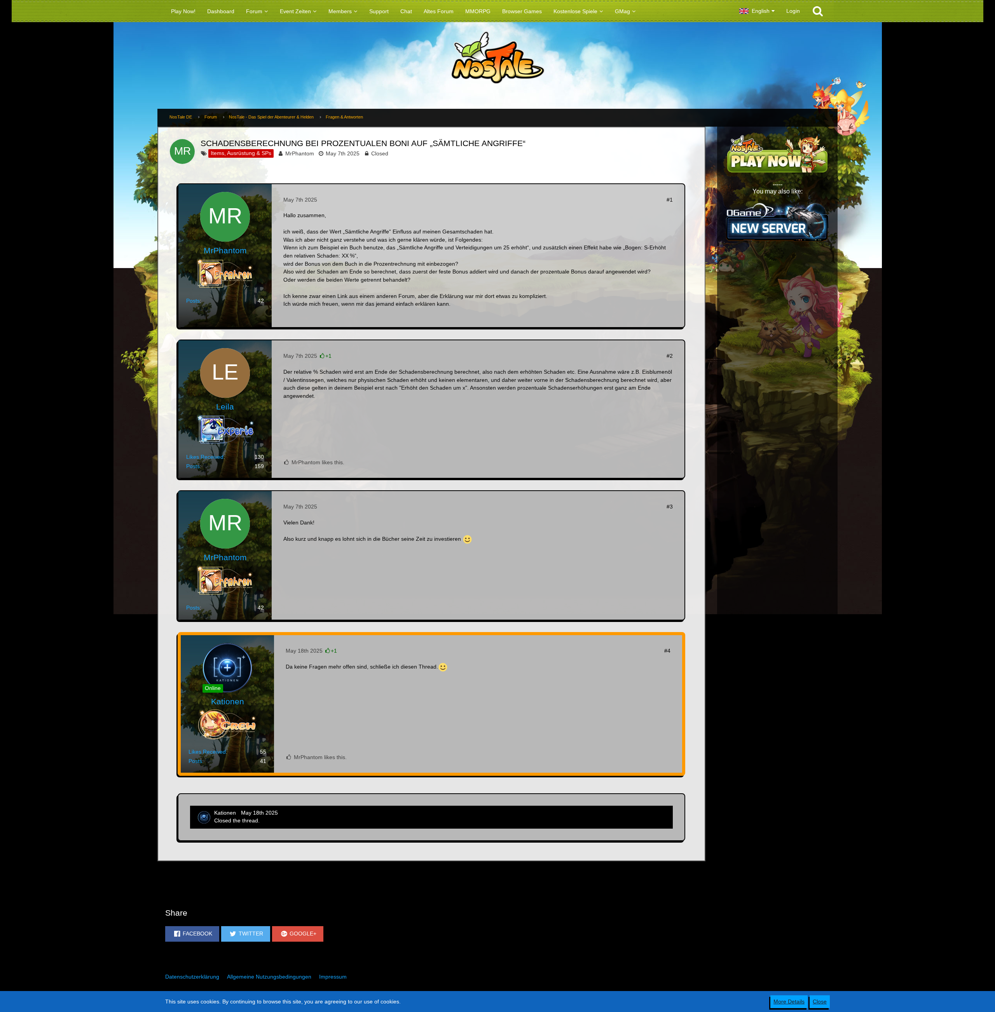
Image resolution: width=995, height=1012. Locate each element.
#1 (670, 200)
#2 (670, 356)
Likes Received (204, 457)
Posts (193, 301)
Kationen (225, 813)
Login (793, 11)
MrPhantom (299, 153)
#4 (667, 651)
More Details (789, 1001)
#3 (670, 506)
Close (820, 1001)
